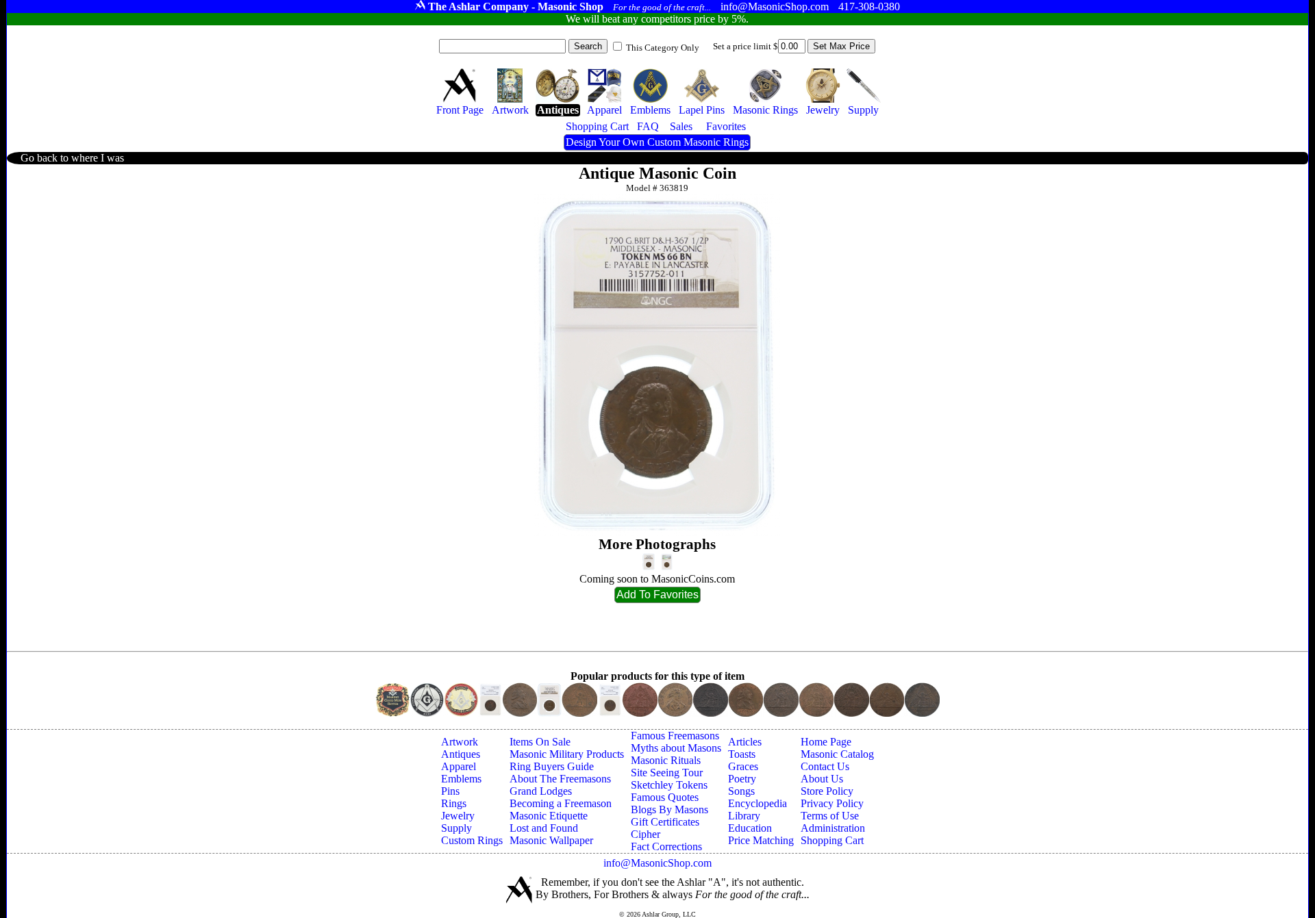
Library (744, 815)
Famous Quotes (665, 797)
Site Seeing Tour (667, 772)
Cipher (645, 834)
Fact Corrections (666, 846)
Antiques (460, 754)
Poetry (742, 779)
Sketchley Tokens (669, 785)
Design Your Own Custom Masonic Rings (657, 142)
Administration (833, 828)
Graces (743, 766)
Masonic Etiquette (549, 815)
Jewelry (458, 815)
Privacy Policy (832, 803)
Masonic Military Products (567, 754)
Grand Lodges (541, 791)
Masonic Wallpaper (551, 840)
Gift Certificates (665, 822)
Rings (453, 803)
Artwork (459, 742)
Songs (741, 791)
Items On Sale (540, 742)
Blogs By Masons (669, 809)
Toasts (741, 754)
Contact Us (825, 766)
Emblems (461, 779)
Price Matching (761, 840)
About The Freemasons (560, 779)
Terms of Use (830, 815)
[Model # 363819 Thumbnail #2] (666, 561)
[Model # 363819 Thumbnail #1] (648, 561)
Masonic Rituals (666, 760)
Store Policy (827, 791)
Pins (450, 791)
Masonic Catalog (837, 754)
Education (750, 828)
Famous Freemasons (675, 735)
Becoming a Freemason (561, 803)
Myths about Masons (676, 748)
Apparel (458, 766)
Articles (745, 742)
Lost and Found (544, 828)
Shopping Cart (832, 840)
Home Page (826, 742)
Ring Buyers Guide (552, 766)
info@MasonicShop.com (657, 863)
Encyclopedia (757, 803)
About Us (822, 779)
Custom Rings (472, 840)
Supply (456, 828)
